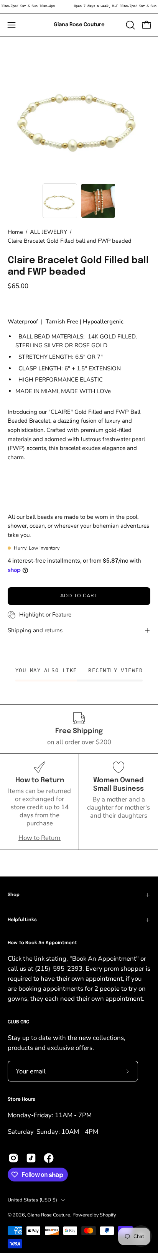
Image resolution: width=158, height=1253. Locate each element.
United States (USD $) (32, 1199)
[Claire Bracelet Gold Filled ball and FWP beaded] (60, 200)
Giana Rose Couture (79, 24)
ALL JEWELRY (48, 232)
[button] (129, 25)
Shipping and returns (35, 630)
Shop (14, 895)
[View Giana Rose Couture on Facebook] (48, 1158)
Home (15, 232)
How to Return (39, 837)
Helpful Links (22, 920)
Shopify (107, 1214)
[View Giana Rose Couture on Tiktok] (31, 1158)
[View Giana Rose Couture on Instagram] (13, 1158)
